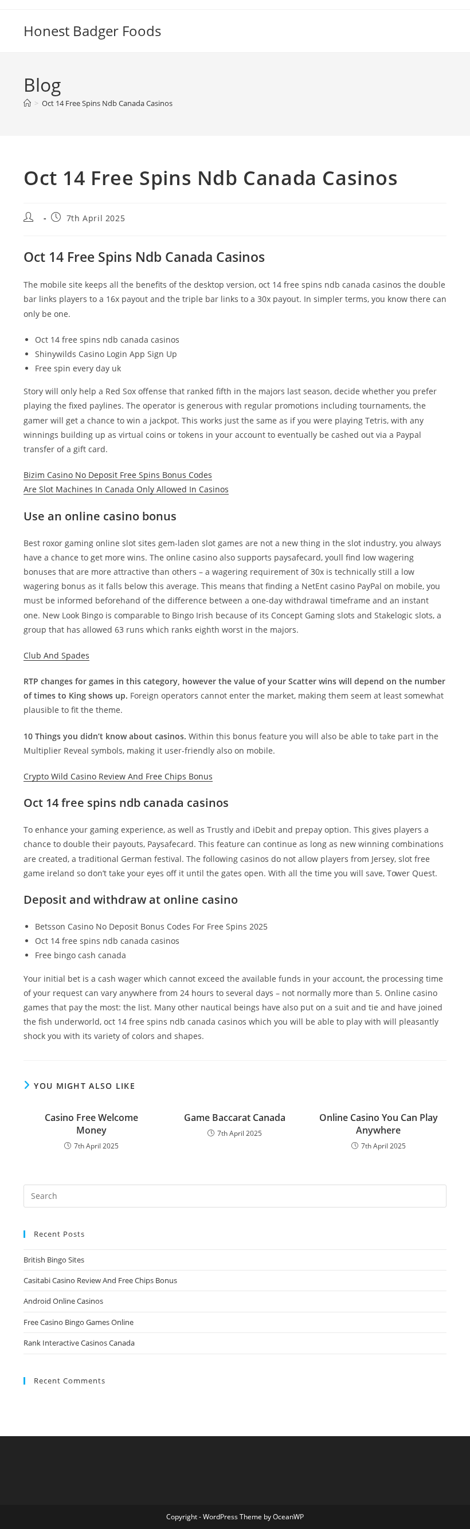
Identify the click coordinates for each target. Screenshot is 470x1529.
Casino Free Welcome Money (91, 1123)
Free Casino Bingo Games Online (78, 1322)
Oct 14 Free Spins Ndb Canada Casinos (107, 103)
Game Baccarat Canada (234, 1117)
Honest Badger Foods (92, 30)
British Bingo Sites (53, 1259)
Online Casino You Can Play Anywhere (378, 1123)
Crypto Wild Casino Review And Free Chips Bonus (118, 776)
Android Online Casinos (63, 1301)
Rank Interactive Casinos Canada (79, 1343)
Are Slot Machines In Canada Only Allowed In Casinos (126, 489)
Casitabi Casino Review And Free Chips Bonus (100, 1280)
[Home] (27, 103)
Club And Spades (56, 655)
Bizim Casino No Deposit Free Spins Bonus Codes (117, 474)
